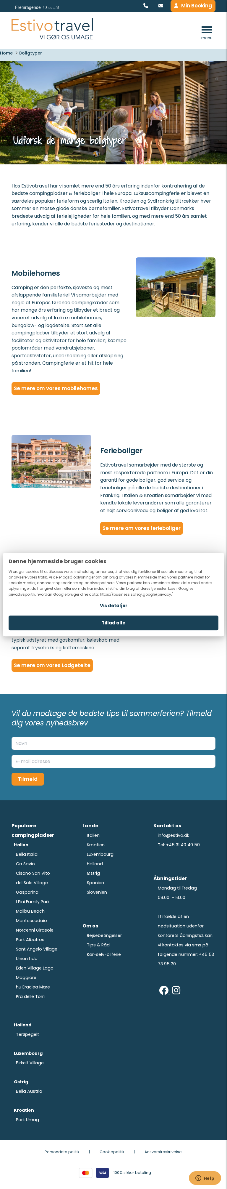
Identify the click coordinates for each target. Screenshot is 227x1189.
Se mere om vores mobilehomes (56, 388)
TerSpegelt (27, 1034)
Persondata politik (62, 1151)
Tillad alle (113, 623)
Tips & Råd (98, 945)
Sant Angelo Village (36, 949)
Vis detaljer (113, 605)
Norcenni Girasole (34, 930)
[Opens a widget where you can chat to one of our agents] (205, 1178)
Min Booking (196, 5)
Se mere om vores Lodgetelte (52, 665)
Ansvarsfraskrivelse (163, 1151)
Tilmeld (28, 779)
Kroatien (96, 845)
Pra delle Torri (30, 996)
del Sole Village (32, 883)
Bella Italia (27, 854)
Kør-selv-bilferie (104, 954)
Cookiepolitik (112, 1151)
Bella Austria (29, 1091)
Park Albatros (30, 940)
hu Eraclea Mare (33, 987)
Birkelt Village (30, 1063)
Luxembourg (100, 854)
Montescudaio (31, 921)
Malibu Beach (30, 911)
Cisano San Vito (33, 873)
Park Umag (27, 1120)
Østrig (93, 873)
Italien (93, 835)
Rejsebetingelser (104, 935)
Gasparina (27, 892)
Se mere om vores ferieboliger (142, 528)
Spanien (95, 883)
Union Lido (27, 959)
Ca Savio (25, 864)
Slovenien (97, 892)
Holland (95, 864)
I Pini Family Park (33, 902)
